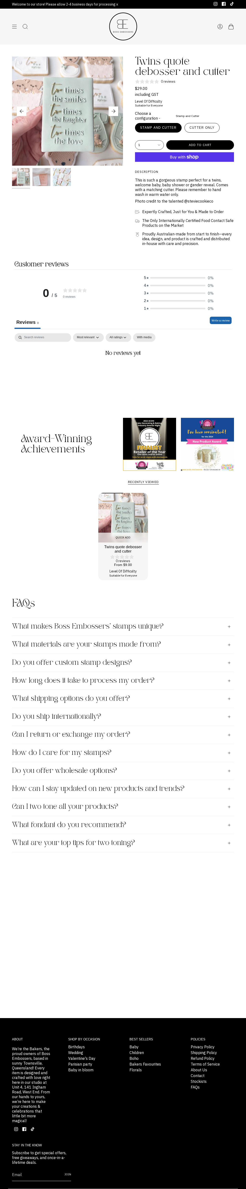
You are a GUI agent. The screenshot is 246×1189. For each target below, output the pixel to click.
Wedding (75, 1052)
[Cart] (231, 26)
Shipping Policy (204, 1052)
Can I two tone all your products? (65, 807)
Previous (21, 111)
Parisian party (80, 1064)
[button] (179, 277)
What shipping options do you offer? (71, 698)
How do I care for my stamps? (61, 753)
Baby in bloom (80, 1069)
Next (113, 111)
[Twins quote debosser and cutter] (123, 517)
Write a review (221, 320)
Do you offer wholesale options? (64, 771)
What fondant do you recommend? (69, 825)
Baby (134, 1046)
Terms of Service (205, 1064)
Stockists (199, 1081)
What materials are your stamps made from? (86, 644)
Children (136, 1052)
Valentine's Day (81, 1058)
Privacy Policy (203, 1046)
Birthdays (76, 1046)
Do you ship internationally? (56, 716)
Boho (134, 1058)
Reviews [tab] (27, 322)
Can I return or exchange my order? (71, 734)
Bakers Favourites (145, 1064)
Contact (197, 1075)
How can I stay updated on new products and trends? (98, 789)
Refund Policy (203, 1058)
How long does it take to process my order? (83, 680)
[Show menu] (14, 26)
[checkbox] (144, 337)
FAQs (195, 1087)
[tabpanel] (123, 369)
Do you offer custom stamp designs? (72, 662)
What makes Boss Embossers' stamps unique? (88, 626)
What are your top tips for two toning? (73, 843)
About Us (199, 1069)
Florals (135, 1069)
